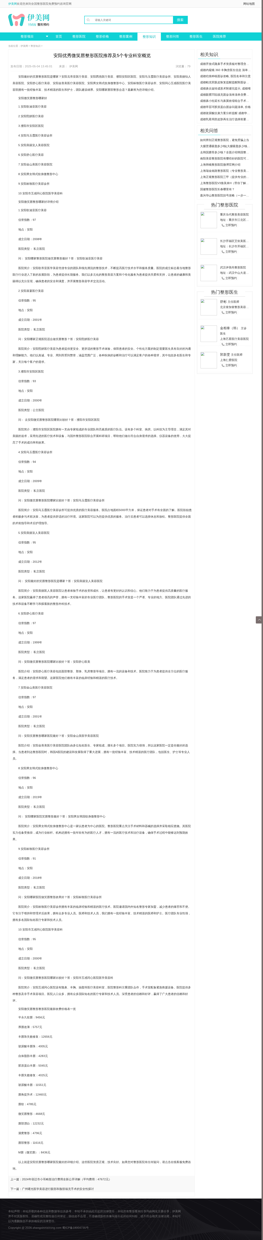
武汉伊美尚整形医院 (233, 267)
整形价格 (102, 36)
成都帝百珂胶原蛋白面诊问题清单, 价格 (225, 107)
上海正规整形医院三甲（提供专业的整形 (225, 177)
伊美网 (12, 3)
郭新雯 (225, 354)
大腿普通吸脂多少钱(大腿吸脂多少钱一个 (225, 146)
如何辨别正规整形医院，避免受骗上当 (224, 140)
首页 (58, 36)
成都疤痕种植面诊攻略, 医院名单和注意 (225, 76)
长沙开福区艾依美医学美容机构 (240, 241)
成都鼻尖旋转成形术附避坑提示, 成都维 (225, 88)
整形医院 (78, 36)
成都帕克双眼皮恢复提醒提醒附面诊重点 (225, 82)
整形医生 (196, 36)
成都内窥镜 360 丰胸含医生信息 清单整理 (225, 70)
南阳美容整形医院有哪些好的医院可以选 (225, 158)
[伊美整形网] (28, 20)
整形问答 (172, 36)
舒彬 (223, 301)
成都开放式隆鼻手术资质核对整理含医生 (225, 63)
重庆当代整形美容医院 (234, 214)
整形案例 (125, 36)
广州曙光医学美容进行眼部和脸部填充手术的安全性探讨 (58, 1189)
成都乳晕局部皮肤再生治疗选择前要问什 (225, 119)
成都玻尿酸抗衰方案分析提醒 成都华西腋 (225, 113)
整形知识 (149, 36)
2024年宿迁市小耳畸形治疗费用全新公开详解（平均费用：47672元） (67, 1179)
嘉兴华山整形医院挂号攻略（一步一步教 (225, 195)
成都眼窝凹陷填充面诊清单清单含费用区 (225, 94)
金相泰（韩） (230, 328)
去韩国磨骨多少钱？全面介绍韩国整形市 (225, 152)
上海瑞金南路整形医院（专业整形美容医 (225, 170)
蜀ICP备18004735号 (75, 1227)
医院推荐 (219, 36)
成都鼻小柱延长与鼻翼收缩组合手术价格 (225, 100)
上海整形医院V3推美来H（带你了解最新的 (225, 183)
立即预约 (229, 225)
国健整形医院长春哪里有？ (217, 189)
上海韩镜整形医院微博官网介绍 (220, 164)
